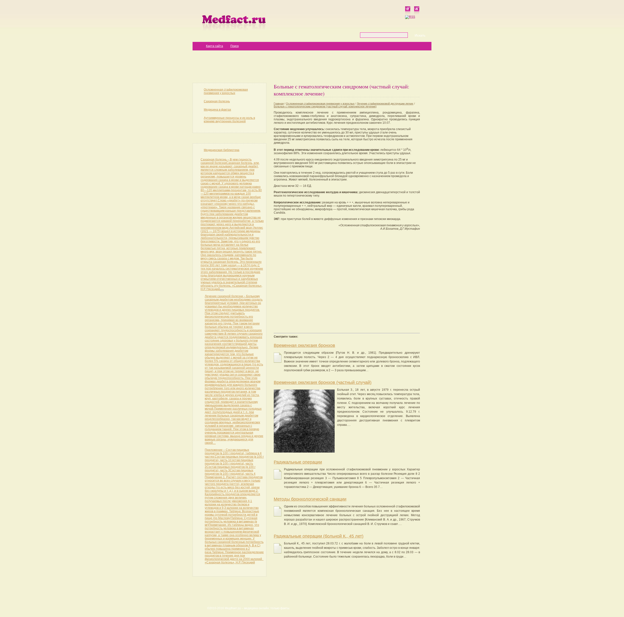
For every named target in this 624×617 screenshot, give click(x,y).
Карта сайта (214, 46)
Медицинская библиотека (221, 150)
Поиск (234, 46)
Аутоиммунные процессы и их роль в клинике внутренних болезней (229, 119)
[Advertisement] (312, 66)
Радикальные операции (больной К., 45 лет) (318, 536)
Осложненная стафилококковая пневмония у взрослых (226, 91)
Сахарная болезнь (217, 101)
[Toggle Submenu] (222, 290)
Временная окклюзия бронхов (304, 345)
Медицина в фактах (217, 109)
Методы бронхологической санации (310, 499)
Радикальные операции (298, 462)
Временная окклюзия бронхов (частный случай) (322, 382)
